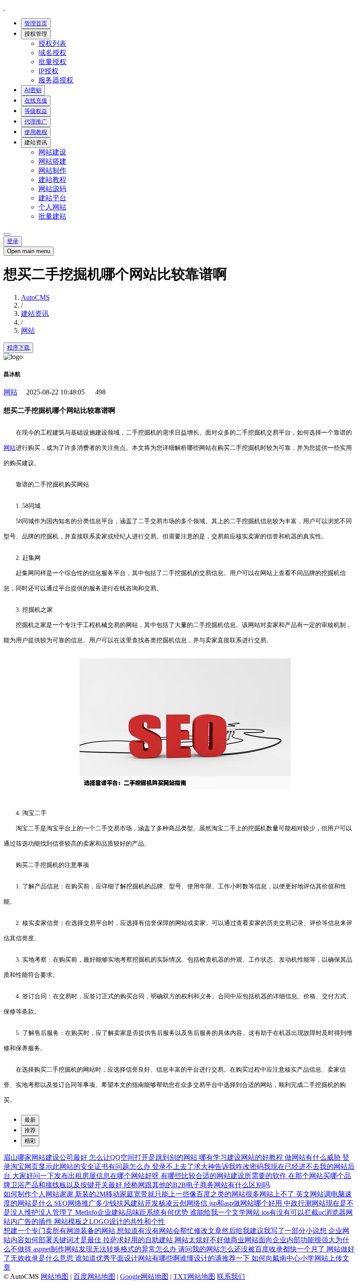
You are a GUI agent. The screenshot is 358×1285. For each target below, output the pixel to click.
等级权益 (35, 111)
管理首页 (35, 23)
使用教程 (35, 132)
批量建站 (52, 216)
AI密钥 (32, 90)
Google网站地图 (144, 1276)
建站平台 (52, 198)
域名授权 (52, 52)
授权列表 (52, 43)
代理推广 (35, 121)
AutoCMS (35, 297)
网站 (28, 330)
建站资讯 (35, 142)
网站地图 (55, 1276)
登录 (12, 241)
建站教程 (52, 179)
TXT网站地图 (194, 1276)
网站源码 (52, 188)
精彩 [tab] (30, 1141)
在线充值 (35, 100)
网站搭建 (52, 161)
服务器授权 (55, 80)
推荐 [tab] (30, 1130)
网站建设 (52, 152)
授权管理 (35, 34)
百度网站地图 (94, 1276)
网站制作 (52, 170)
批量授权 (52, 61)
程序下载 (18, 347)
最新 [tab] (30, 1120)
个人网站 (52, 207)
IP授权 (48, 71)
